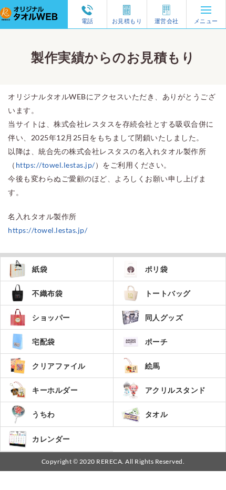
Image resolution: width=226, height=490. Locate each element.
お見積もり (127, 20)
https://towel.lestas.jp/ (55, 164)
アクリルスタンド (175, 389)
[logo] (34, 6)
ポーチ (156, 341)
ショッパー (51, 317)
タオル (156, 414)
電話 (87, 20)
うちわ (43, 414)
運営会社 (167, 20)
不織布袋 (47, 293)
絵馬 (152, 365)
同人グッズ (164, 317)
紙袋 (39, 268)
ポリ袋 (156, 268)
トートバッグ (168, 293)
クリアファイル (59, 365)
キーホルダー (55, 389)
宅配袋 (43, 341)
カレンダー (51, 438)
